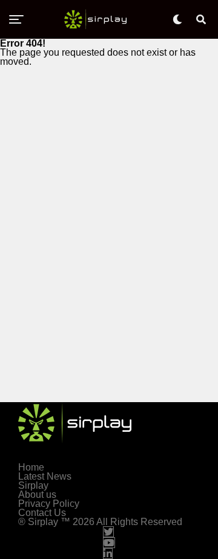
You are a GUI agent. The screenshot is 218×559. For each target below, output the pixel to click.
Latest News (44, 476)
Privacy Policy (48, 503)
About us (37, 494)
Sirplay (33, 485)
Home (31, 467)
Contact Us (42, 513)
